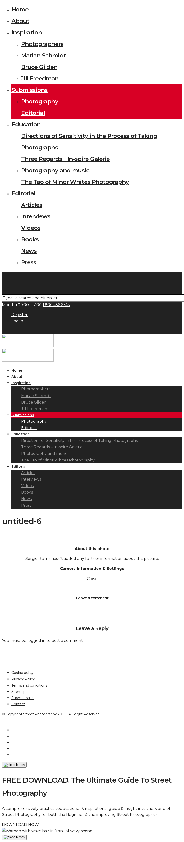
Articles (31, 204)
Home (20, 9)
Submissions (30, 89)
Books (30, 239)
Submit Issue (23, 698)
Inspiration (27, 32)
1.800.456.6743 (56, 304)
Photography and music (55, 170)
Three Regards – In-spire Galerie (65, 158)
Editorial (33, 112)
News (29, 250)
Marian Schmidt (43, 55)
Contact (18, 704)
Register (20, 315)
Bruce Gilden (39, 66)
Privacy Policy (23, 679)
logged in (36, 640)
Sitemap (19, 691)
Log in (17, 321)
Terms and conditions (29, 685)
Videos (30, 227)
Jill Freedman (40, 78)
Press (28, 262)
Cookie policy (23, 673)
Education (26, 124)
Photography (39, 101)
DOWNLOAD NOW (20, 824)
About (20, 20)
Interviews (35, 216)
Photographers (42, 43)
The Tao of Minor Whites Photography (75, 181)
